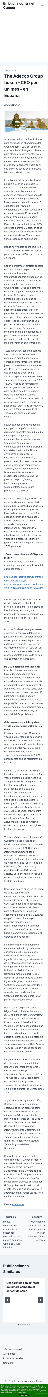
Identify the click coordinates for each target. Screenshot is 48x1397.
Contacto (8, 1363)
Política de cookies (13, 1358)
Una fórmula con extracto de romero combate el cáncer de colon (22, 1287)
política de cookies (33, 1391)
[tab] (18, 1324)
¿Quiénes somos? (12, 1349)
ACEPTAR (24, 1395)
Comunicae (18, 1204)
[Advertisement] (24, 36)
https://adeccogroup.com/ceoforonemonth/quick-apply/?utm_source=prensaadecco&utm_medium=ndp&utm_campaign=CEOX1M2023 (23, 584)
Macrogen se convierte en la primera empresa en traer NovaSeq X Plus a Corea (36, 1229)
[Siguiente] (40, 1300)
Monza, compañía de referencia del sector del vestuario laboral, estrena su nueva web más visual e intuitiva (12, 1232)
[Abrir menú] (42, 5)
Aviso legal (9, 1353)
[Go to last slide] (7, 1300)
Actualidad (10, 71)
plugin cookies (41, 1394)
